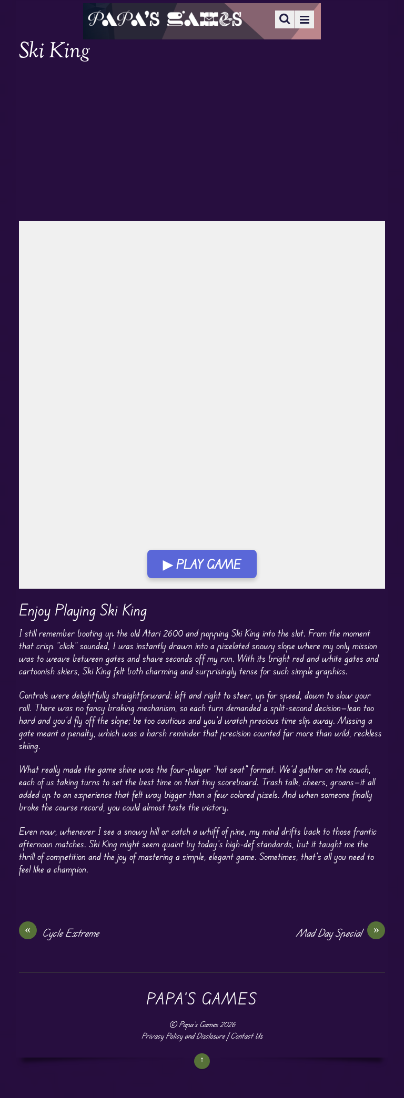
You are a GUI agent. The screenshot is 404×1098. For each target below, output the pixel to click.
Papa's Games (198, 1024)
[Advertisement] (202, 143)
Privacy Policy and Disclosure (183, 1036)
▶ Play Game (202, 564)
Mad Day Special (337, 932)
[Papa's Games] (165, 20)
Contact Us (246, 1036)
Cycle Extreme (62, 932)
